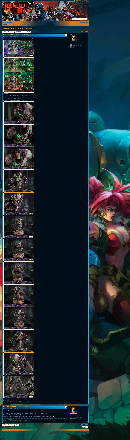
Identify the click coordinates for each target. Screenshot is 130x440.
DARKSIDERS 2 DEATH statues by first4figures (19, 28)
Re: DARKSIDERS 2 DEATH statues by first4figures (16, 406)
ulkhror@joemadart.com (18, 401)
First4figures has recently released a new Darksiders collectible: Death (23, 38)
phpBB (41, 432)
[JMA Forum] (15, 8)
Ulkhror (7, 36)
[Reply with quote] (66, 35)
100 (73, 44)
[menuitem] (10, 22)
